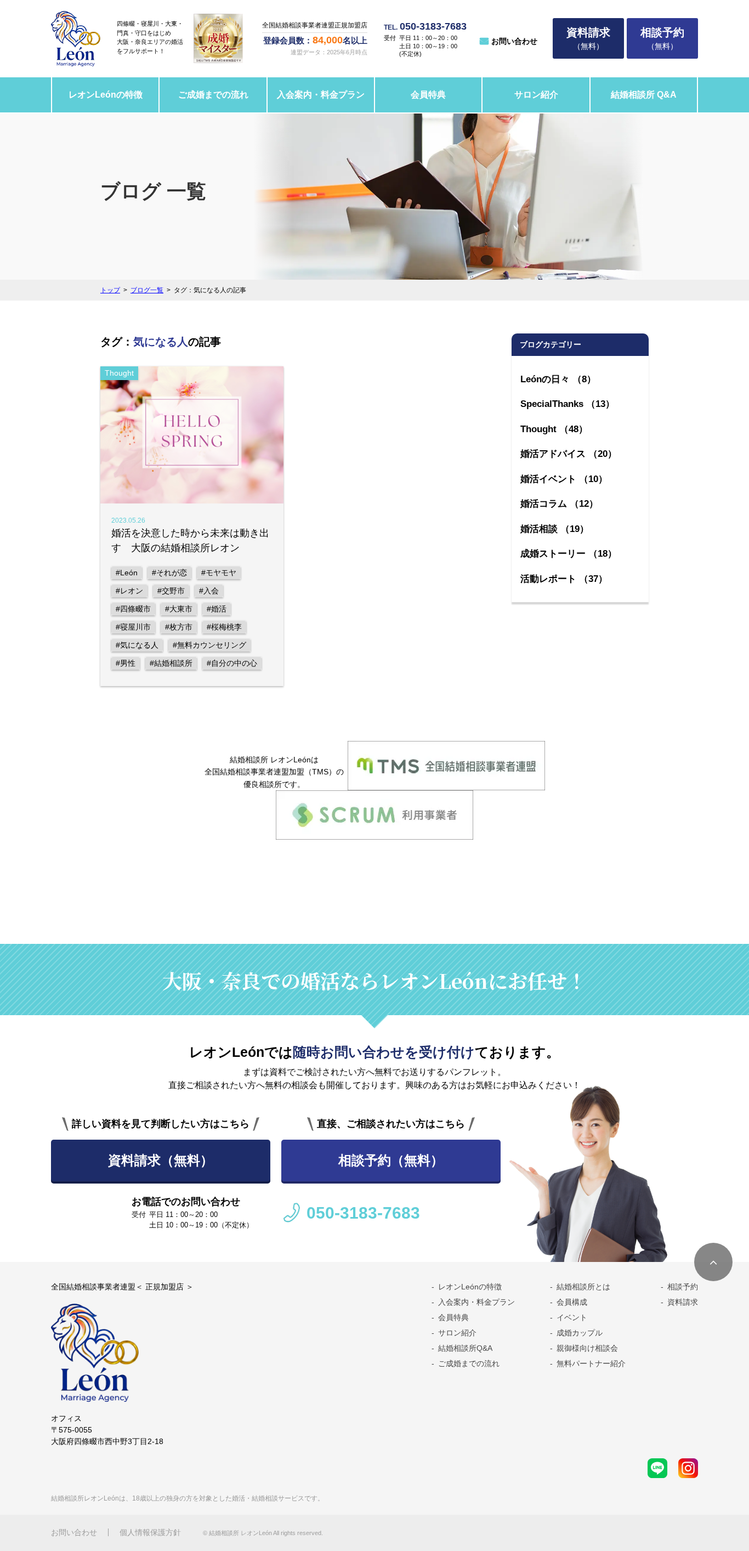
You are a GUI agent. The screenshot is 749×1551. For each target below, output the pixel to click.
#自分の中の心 (232, 663)
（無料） (588, 38)
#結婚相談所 (171, 663)
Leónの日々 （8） (558, 379)
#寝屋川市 (133, 626)
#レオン (129, 590)
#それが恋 (169, 572)
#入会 (209, 590)
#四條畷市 (133, 608)
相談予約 (682, 1286)
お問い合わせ (514, 41)
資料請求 (682, 1302)
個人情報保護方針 (150, 1532)
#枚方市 (178, 626)
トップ (110, 290)
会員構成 (572, 1302)
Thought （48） (554, 429)
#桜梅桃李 (224, 626)
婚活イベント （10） (564, 479)
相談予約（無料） (391, 1160)
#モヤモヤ (218, 572)
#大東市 (178, 608)
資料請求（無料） (160, 1160)
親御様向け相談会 (587, 1348)
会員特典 (428, 94)
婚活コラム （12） (559, 504)
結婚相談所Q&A (465, 1348)
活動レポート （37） (564, 579)
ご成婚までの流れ (213, 94)
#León (127, 572)
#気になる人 (137, 645)
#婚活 (216, 608)
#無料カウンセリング (209, 645)
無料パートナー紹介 (591, 1363)
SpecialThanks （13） (567, 404)
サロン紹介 (536, 94)
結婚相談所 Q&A (644, 94)
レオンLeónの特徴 (106, 94)
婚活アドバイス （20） (568, 454)
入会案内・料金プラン (321, 94)
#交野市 (171, 590)
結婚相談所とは (583, 1286)
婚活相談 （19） (554, 529)
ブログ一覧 (146, 290)
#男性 (125, 663)
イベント (572, 1317)
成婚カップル (580, 1332)
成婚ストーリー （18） (568, 553)
